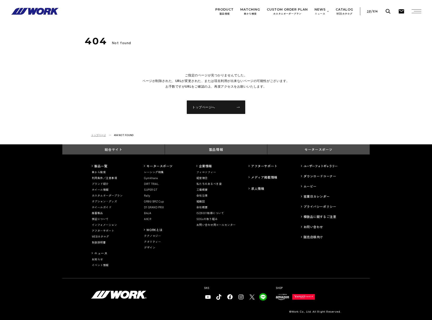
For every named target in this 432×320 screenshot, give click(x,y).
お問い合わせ (313, 227)
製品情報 (216, 149)
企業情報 (205, 166)
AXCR (147, 219)
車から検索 (99, 172)
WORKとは (154, 229)
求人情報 (257, 188)
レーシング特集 (154, 172)
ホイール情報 (100, 189)
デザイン (149, 247)
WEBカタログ (100, 236)
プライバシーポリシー (320, 206)
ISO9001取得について (210, 213)
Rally (147, 195)
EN (375, 11)
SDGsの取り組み (207, 219)
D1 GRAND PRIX (154, 207)
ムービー (310, 186)
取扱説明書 (99, 242)
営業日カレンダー (317, 196)
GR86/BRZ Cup (154, 201)
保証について (100, 219)
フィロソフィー (206, 172)
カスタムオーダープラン (107, 195)
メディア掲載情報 (264, 177)
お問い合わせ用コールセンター (216, 225)
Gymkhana (151, 178)
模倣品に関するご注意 (320, 216)
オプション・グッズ (104, 201)
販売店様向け (313, 237)
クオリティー (152, 241)
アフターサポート (103, 230)
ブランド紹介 (100, 184)
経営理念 (202, 178)
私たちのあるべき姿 (209, 184)
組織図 (200, 201)
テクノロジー (152, 236)
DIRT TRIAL (151, 184)
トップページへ (203, 107)
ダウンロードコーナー (320, 176)
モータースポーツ (318, 149)
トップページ (98, 135)
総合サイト (113, 149)
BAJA (147, 213)
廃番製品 (97, 213)
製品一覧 (100, 166)
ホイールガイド (101, 207)
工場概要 (202, 189)
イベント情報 (100, 265)
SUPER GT (150, 189)
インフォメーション (104, 225)
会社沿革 (202, 195)
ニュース (100, 253)
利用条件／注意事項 (104, 178)
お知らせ (97, 259)
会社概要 (202, 207)
